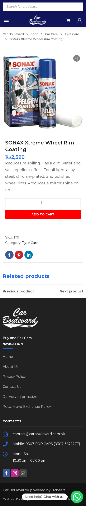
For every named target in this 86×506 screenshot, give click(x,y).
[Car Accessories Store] (37, 19)
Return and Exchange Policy (27, 407)
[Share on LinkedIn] (28, 255)
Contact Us (12, 387)
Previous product (18, 291)
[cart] (68, 20)
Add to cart (43, 214)
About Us (10, 367)
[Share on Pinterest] (19, 255)
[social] (6, 473)
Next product (71, 291)
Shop (34, 34)
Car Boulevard (13, 34)
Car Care (51, 34)
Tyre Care (71, 34)
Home (8, 357)
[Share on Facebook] (9, 255)
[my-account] (79, 20)
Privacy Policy (14, 377)
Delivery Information (20, 397)
